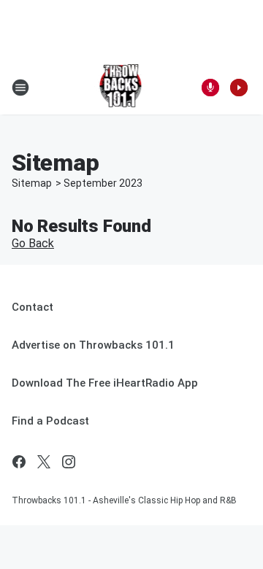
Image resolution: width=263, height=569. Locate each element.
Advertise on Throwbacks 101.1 (93, 345)
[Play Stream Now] (239, 87)
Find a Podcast (50, 420)
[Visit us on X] (44, 462)
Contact (32, 307)
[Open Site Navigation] (20, 87)
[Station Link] (122, 87)
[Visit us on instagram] (68, 462)
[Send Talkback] (210, 87)
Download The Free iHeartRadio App (105, 383)
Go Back (33, 243)
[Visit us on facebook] (19, 462)
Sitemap (32, 183)
